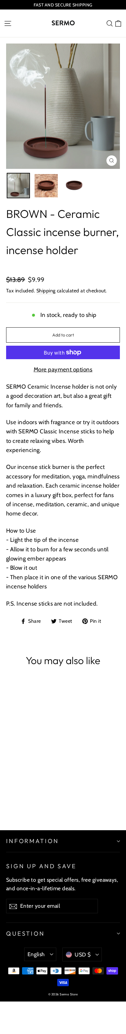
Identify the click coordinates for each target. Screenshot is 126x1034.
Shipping (46, 290)
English (36, 954)
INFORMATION (32, 841)
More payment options (63, 369)
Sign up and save (41, 866)
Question (25, 933)
